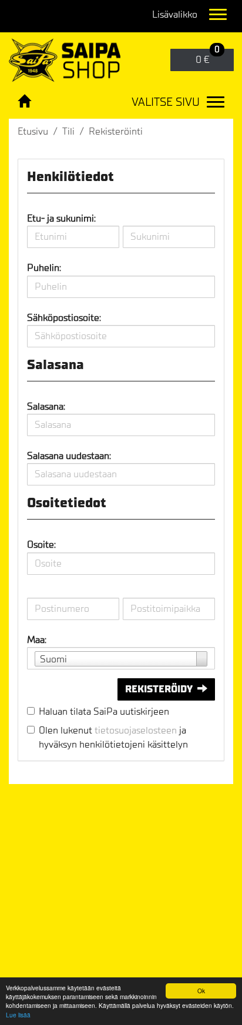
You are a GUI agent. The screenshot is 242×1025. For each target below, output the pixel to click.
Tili (68, 131)
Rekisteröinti (116, 131)
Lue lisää (18, 1014)
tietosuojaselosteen (136, 730)
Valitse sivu (166, 102)
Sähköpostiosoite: (64, 317)
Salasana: (46, 406)
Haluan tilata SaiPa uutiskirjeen (104, 711)
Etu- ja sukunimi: (61, 218)
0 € (208, 57)
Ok (201, 990)
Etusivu (33, 131)
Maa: (36, 640)
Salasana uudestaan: (69, 456)
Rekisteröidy (159, 689)
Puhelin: (44, 268)
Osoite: (41, 544)
